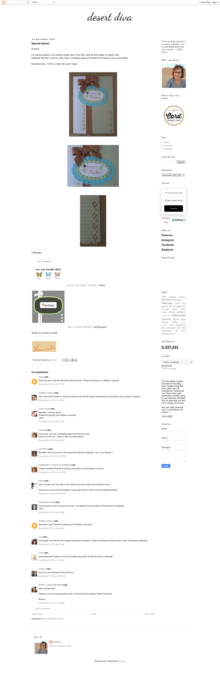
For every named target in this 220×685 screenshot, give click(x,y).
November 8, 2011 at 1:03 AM (51, 603)
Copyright (168, 149)
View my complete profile (60, 646)
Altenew (167, 303)
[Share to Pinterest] (75, 360)
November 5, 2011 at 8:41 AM (51, 528)
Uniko (175, 322)
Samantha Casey (46, 502)
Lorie (41, 553)
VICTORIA (43, 449)
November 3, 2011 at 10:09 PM (52, 456)
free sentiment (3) (174, 329)
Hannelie (57, 642)
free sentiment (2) (171, 328)
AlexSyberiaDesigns (172, 299)
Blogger (121, 661)
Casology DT (179, 306)
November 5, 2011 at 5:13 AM (51, 512)
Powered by (166, 220)
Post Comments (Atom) (53, 619)
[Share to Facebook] (72, 360)
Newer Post (37, 614)
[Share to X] (69, 360)
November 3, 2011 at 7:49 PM (51, 400)
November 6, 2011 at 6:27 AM (51, 544)
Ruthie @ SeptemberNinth (50, 585)
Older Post (149, 614)
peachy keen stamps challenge (81, 285)
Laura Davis (44, 409)
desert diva (110, 16)
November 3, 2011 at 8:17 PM (51, 422)
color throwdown (44, 261)
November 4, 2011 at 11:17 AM (52, 494)
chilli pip (42, 430)
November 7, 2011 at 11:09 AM (52, 576)
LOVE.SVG (166, 316)
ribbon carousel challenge (79, 327)
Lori (40, 537)
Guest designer (177, 312)
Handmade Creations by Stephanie (55, 465)
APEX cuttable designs (174, 297)
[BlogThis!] (66, 360)
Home (93, 614)
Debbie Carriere (46, 521)
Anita (41, 377)
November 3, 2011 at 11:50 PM (52, 472)
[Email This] (63, 360)
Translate (172, 369)
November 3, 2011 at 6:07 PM (51, 384)
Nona (41, 481)
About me (168, 146)
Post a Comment (42, 609)
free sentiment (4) (174, 332)
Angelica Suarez (46, 393)
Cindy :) (42, 569)
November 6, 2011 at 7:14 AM (51, 560)
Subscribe (174, 208)
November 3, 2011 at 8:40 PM (51, 440)
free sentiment (177, 325)
